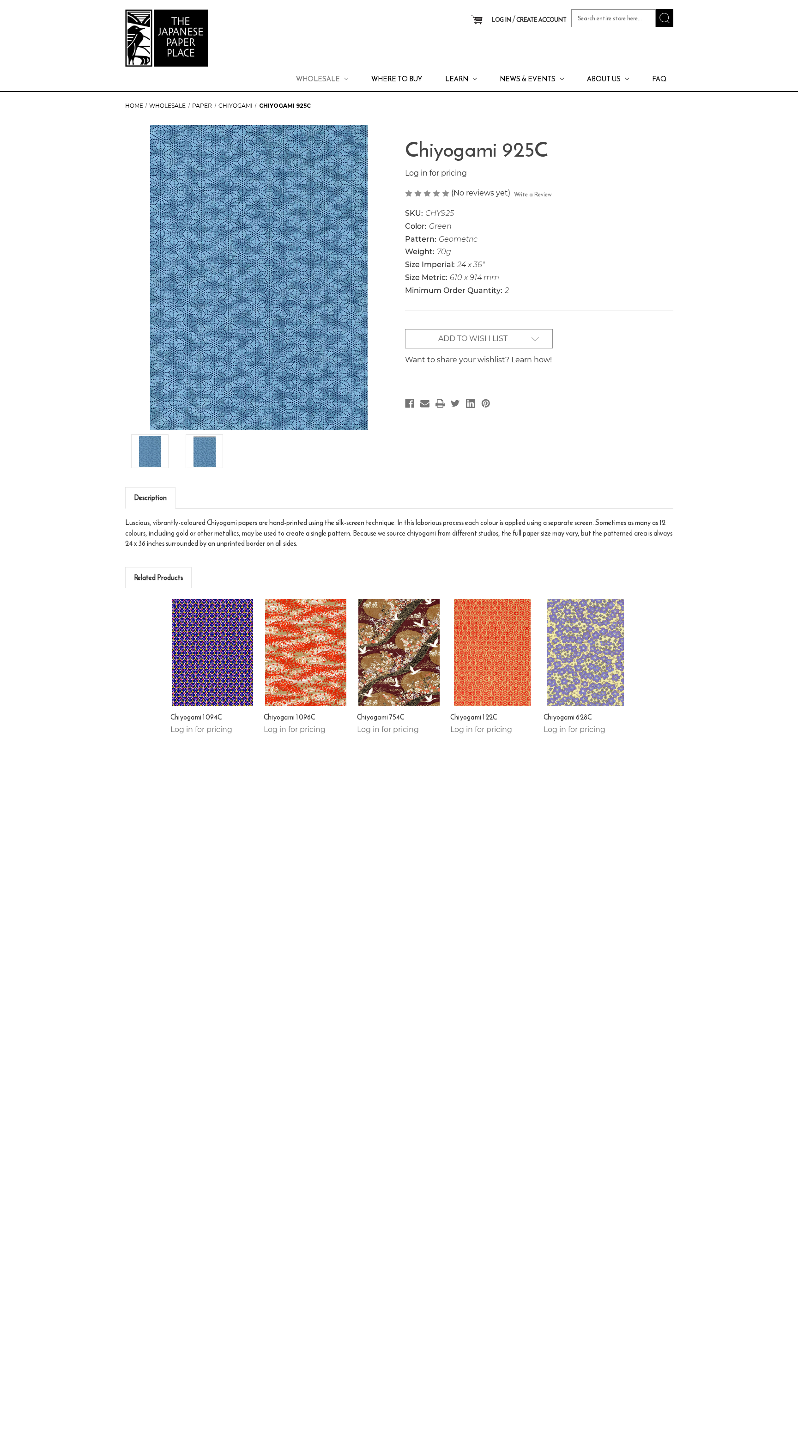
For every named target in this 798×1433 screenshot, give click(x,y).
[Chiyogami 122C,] (492, 653)
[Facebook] (409, 403)
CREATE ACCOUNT (541, 19)
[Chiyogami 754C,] (399, 653)
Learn (456, 78)
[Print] (440, 403)
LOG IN (501, 19)
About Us (604, 78)
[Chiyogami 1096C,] (306, 653)
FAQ (659, 78)
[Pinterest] (485, 403)
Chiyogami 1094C (196, 717)
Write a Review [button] (533, 194)
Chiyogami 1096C (289, 717)
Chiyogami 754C (381, 717)
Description (150, 497)
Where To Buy (396, 78)
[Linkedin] (470, 403)
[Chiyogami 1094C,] (213, 653)
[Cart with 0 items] (476, 20)
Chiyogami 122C (473, 717)
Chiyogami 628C (568, 717)
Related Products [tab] (158, 577)
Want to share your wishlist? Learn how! (478, 359)
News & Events (528, 78)
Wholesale (318, 78)
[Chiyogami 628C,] (586, 653)
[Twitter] (455, 403)
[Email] (424, 403)
